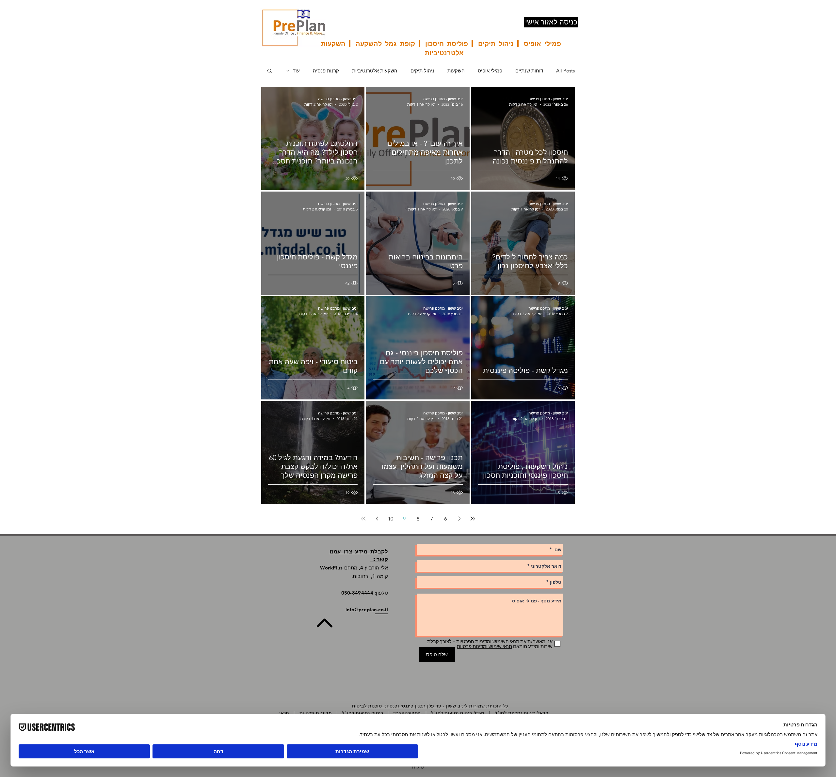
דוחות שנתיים (529, 71)
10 (390, 519)
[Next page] (377, 518)
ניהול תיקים (422, 71)
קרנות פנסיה (326, 71)
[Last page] (363, 518)
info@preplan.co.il (367, 609)
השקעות (456, 71)
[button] (269, 71)
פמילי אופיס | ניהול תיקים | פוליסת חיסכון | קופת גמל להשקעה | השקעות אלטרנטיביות (441, 48)
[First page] (473, 518)
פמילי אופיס (490, 71)
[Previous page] (459, 518)
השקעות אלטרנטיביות (374, 71)
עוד (296, 71)
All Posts (565, 71)
